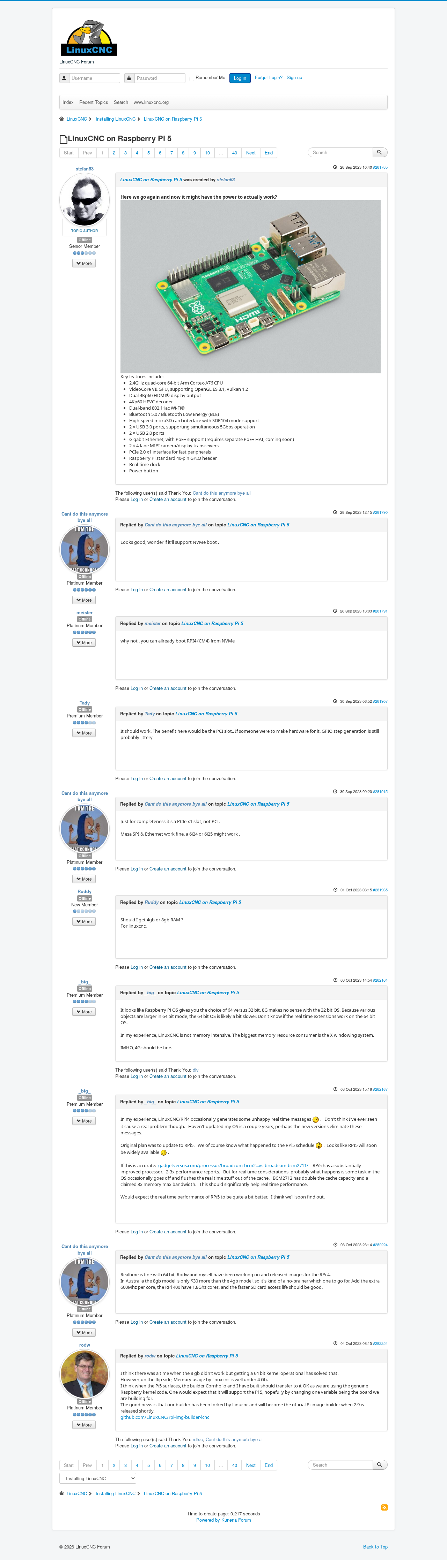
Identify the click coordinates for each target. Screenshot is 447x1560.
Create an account (167, 499)
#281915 (380, 791)
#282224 (380, 1244)
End (269, 152)
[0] (250, 286)
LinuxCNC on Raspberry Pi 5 (151, 179)
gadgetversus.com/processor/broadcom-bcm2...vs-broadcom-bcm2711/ (233, 1165)
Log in (240, 78)
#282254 (380, 1343)
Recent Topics (93, 102)
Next (251, 152)
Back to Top (375, 1546)
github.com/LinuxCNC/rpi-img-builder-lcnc (164, 1417)
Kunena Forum (236, 1519)
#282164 (380, 980)
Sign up (295, 77)
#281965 (380, 889)
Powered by (208, 1519)
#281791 (380, 611)
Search (121, 102)
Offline (85, 239)
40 (234, 152)
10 (207, 152)
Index (68, 102)
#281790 (380, 512)
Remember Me (210, 77)
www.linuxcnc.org (151, 102)
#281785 (380, 167)
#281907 (380, 701)
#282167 (380, 1089)
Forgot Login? (269, 77)
